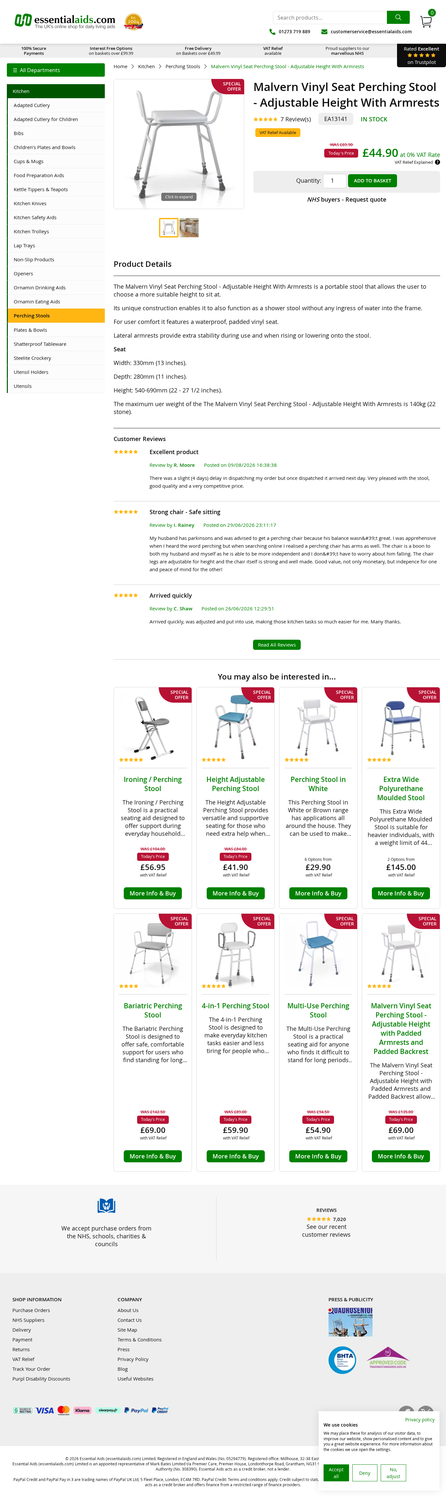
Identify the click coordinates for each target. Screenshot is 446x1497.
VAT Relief (23, 1359)
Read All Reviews (277, 644)
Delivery (21, 1329)
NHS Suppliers (28, 1320)
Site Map (127, 1329)
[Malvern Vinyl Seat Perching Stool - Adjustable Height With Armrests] (169, 227)
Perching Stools (183, 66)
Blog (123, 1369)
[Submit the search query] (398, 17)
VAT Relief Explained (414, 162)
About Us (128, 1310)
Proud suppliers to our (347, 50)
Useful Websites (135, 1378)
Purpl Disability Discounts (41, 1378)
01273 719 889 (294, 31)
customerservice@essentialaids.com (371, 31)
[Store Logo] (65, 21)
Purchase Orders (31, 1310)
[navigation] (56, 70)
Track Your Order (31, 1369)
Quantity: (308, 180)
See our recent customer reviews (326, 1230)
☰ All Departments (36, 70)
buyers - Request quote (346, 199)
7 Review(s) (295, 119)
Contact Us (130, 1320)
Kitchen (146, 66)
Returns (21, 1349)
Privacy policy (420, 1419)
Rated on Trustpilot (421, 55)
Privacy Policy (133, 1359)
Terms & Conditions (140, 1339)
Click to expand (179, 196)
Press (124, 1349)
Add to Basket (372, 180)
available (273, 50)
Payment (22, 1339)
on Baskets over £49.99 (198, 50)
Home (120, 66)
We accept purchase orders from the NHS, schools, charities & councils (106, 1236)
